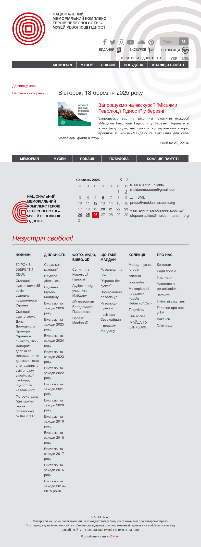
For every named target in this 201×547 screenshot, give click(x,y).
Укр (174, 58)
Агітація (135, 275)
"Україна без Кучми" (110, 283)
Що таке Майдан (108, 257)
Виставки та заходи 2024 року (54, 340)
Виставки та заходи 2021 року (54, 388)
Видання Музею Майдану (51, 291)
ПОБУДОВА (133, 64)
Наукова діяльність (52, 278)
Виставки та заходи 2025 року (54, 324)
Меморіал (62, 64)
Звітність (163, 294)
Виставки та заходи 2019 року (54, 421)
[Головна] (32, 32)
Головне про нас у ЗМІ (170, 310)
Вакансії (163, 318)
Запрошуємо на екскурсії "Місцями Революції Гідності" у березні (137, 108)
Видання (106, 49)
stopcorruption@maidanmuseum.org (159, 215)
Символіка (137, 315)
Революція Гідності (108, 305)
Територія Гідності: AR (140, 58)
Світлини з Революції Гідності (80, 274)
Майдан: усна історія (140, 267)
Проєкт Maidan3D (80, 320)
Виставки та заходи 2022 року (54, 372)
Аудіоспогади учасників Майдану (83, 290)
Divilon (115, 536)
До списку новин (25, 85)
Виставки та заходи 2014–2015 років (55, 485)
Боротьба (136, 282)
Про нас (165, 254)
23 (126, 209)
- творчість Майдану (108, 328)
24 (80, 214)
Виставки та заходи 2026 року (54, 308)
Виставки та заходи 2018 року (54, 437)
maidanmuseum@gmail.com (153, 189)
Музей (87, 64)
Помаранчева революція (111, 294)
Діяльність (54, 254)
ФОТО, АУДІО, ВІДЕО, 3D (84, 257)
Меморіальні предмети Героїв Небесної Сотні (141, 295)
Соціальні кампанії (52, 267)
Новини (23, 254)
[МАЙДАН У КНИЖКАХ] (138, 324)
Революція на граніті (111, 272)
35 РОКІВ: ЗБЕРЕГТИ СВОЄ (24, 269)
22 (118, 209)
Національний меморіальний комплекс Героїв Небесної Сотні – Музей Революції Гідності (79, 20)
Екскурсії (137, 49)
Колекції (137, 254)
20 (103, 209)
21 (111, 209)
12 (95, 203)
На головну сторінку (28, 92)
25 (88, 214)
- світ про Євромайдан (110, 317)
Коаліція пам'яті (168, 64)
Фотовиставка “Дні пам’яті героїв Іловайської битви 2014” (27, 406)
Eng (185, 58)
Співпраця (165, 325)
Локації (108, 64)
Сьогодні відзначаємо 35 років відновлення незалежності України (28, 292)
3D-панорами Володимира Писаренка (83, 306)
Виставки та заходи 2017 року (54, 453)
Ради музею (166, 270)
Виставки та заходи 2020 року (54, 405)
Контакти (164, 264)
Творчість (136, 309)
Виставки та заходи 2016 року (54, 469)
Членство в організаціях (166, 286)
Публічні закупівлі (171, 301)
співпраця (170, 50)
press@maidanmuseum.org (152, 202)
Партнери (165, 277)
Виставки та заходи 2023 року (54, 356)
